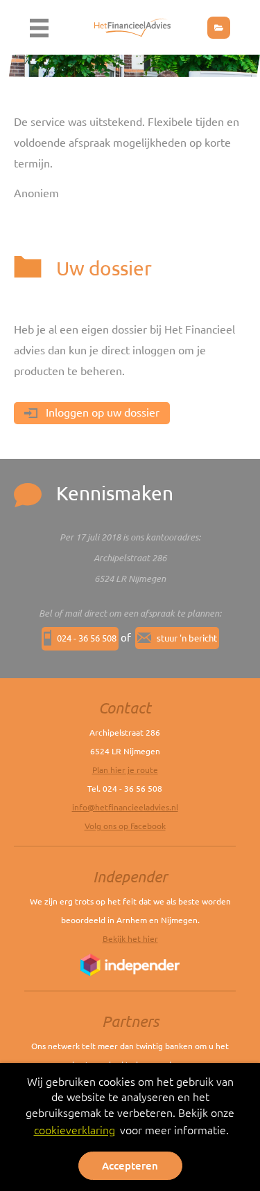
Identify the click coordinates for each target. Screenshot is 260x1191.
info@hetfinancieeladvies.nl (125, 807)
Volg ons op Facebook (125, 825)
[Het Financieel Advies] (132, 26)
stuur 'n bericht (187, 638)
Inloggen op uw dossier (101, 412)
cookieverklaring (74, 1130)
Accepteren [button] (130, 1166)
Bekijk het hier (130, 938)
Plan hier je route (125, 769)
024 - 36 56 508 (86, 638)
